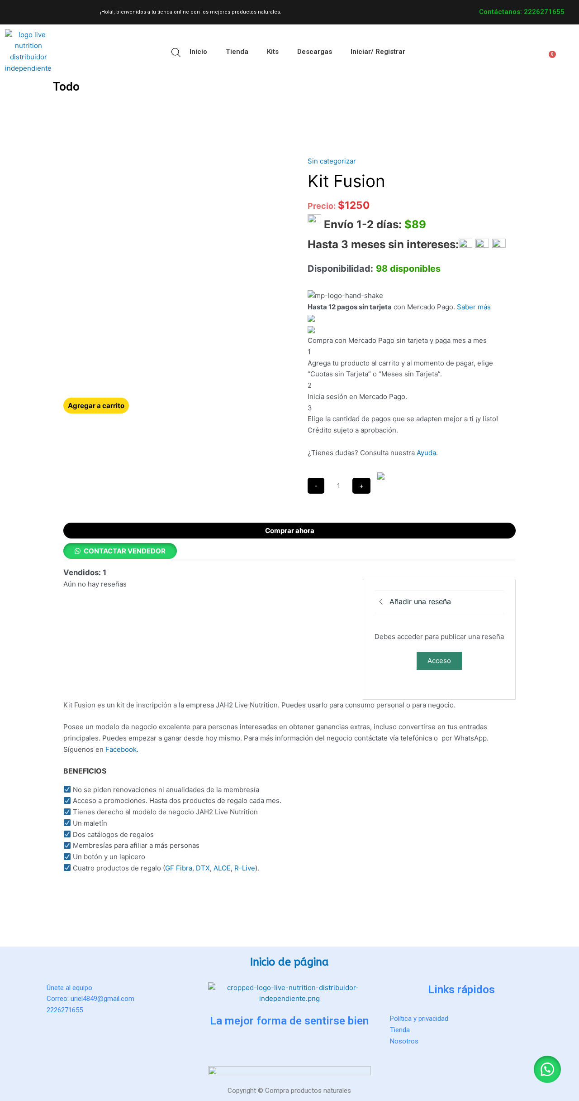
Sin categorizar (332, 161)
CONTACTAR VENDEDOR (125, 551)
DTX (203, 868)
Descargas (314, 52)
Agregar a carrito (96, 405)
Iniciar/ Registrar (378, 52)
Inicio (198, 52)
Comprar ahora (289, 530)
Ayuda (426, 452)
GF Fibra (178, 868)
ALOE (222, 868)
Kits (273, 52)
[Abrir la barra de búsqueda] (175, 52)
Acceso (439, 660)
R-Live (244, 868)
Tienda (237, 52)
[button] (26, 83)
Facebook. (121, 749)
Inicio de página (289, 962)
